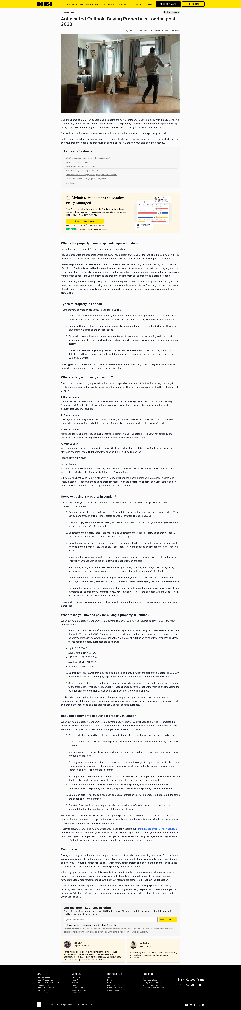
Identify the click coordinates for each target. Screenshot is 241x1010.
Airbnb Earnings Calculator (152, 985)
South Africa (111, 985)
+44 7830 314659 (193, 4)
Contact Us (76, 993)
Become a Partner (42, 985)
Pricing (138, 4)
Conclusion (70, 183)
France (109, 980)
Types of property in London (78, 162)
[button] (71, 4)
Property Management (44, 980)
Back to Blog (68, 12)
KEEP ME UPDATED (168, 920)
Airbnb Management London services (157, 829)
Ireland (109, 983)
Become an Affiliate (79, 990)
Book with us (125, 4)
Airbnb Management (43, 977)
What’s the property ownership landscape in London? (88, 158)
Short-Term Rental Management (47, 983)
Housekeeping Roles (79, 988)
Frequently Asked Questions (153, 988)
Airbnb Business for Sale (45, 988)
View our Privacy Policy (84, 1005)
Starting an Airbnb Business (153, 983)
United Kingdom (113, 990)
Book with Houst (42, 993)
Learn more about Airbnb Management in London (85, 225)
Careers (75, 985)
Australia (110, 977)
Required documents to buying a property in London (88, 179)
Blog (144, 977)
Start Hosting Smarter (85, 221)
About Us (75, 980)
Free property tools (150, 980)
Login (148, 4)
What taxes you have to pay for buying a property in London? (91, 175)
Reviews (75, 983)
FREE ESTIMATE (168, 4)
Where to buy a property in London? (81, 166)
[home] (46, 4)
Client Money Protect (44, 990)
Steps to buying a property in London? (82, 170)
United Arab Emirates (115, 988)
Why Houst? (76, 977)
